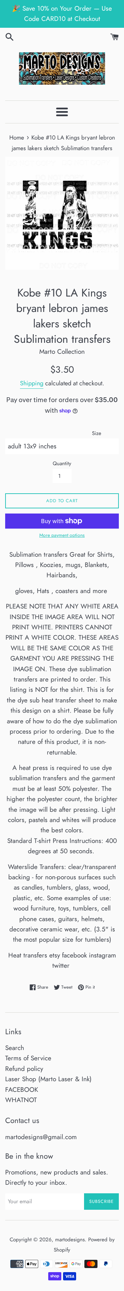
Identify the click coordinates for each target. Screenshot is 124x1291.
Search (14, 1047)
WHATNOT (21, 1100)
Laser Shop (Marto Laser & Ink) (48, 1079)
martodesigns (70, 1239)
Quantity (62, 463)
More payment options (62, 535)
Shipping (31, 383)
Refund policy (24, 1068)
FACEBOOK (21, 1089)
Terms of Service (28, 1058)
